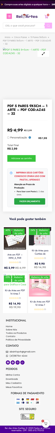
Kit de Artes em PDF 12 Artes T (40, 303)
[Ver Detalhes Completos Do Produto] (15, 248)
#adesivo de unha (18, 232)
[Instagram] (18, 362)
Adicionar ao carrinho (21, 158)
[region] (27, 4)
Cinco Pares (20, 37)
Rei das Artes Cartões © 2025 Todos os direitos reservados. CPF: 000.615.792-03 (27, 429)
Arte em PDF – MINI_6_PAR (15, 256)
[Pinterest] (13, 362)
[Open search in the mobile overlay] (27, 26)
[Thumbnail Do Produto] (43, 54)
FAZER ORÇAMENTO (30, 201)
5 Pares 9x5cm (39, 37)
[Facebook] (8, 362)
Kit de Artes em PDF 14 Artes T (15, 292)
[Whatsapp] (22, 362)
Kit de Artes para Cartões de (40, 252)
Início (7, 37)
